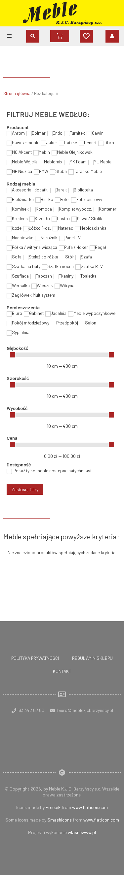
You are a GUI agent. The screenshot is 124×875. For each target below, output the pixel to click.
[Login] (112, 36)
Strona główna (16, 93)
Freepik (53, 807)
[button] (9, 36)
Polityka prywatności (35, 658)
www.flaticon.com (90, 807)
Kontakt (62, 671)
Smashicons (59, 820)
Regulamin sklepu (92, 658)
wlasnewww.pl (82, 832)
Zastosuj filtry (25, 489)
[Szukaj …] (32, 36)
